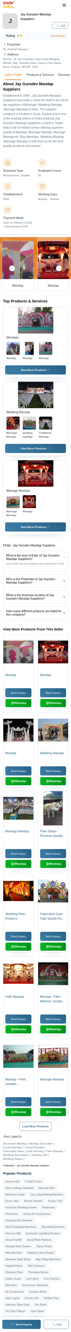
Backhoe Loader (15, 1194)
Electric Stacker (33, 1200)
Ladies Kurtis (13, 1278)
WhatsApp (20, 703)
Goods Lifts (31, 1298)
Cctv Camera (52, 1278)
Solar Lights (12, 1298)
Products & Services (40, 74)
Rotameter (48, 1207)
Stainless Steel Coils (17, 1304)
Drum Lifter (12, 1200)
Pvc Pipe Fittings (15, 1311)
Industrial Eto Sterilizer (18, 1220)
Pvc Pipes (41, 1304)
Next (59, 268)
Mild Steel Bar (13, 1252)
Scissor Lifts (55, 1200)
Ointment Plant (14, 1272)
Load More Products (35, 1126)
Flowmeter (11, 1213)
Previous (12, 268)
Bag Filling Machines (48, 1259)
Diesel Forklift (13, 1239)
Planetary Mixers (38, 1272)
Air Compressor (14, 1291)
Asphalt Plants (13, 1265)
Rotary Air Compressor (37, 1213)
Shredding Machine (53, 1226)
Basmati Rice (47, 1187)
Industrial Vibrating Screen (21, 1207)
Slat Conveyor (36, 1265)
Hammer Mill (12, 1233)
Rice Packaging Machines (20, 1226)
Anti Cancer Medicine (35, 1285)
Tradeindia (8, 1165)
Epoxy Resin (44, 1246)
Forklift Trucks (33, 1181)
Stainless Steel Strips (17, 1259)
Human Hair (12, 1181)
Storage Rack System (18, 1246)
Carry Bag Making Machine (46, 1194)
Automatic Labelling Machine (43, 1233)
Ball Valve (11, 1285)
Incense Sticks (38, 1291)
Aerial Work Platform (39, 1239)
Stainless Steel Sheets (40, 1252)
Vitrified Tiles (51, 1298)
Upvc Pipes (37, 1311)
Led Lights (32, 1278)
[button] (60, 25)
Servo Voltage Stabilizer (19, 1187)
